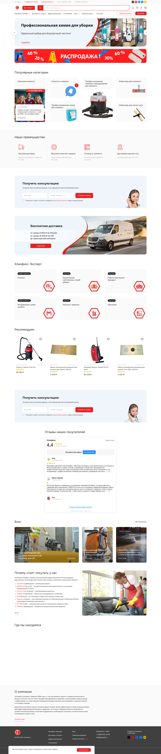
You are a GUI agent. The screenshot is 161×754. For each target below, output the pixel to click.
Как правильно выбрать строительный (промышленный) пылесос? (96, 552)
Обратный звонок (125, 13)
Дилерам (141, 13)
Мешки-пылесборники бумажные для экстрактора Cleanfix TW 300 (63, 368)
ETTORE (20, 604)
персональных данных (60, 200)
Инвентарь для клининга (130, 81)
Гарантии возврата (79, 735)
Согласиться (83, 750)
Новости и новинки (60, 81)
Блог (76, 14)
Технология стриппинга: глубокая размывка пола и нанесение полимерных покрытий (129, 553)
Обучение (112, 305)
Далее (17, 613)
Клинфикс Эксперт (21, 14)
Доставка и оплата (38, 14)
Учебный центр (87, 14)
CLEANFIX (20, 584)
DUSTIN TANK (22, 591)
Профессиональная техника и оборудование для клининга (96, 83)
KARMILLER (21, 586)
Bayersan (20, 599)
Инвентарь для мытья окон (131, 105)
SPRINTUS (20, 594)
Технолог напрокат (71, 305)
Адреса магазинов (54, 14)
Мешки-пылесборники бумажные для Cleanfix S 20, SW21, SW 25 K (131, 368)
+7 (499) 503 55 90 (31, 2)
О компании (67, 14)
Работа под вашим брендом (116, 279)
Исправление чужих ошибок (27, 306)
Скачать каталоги (81, 2)
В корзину (67, 379)
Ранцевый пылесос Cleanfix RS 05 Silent (96, 368)
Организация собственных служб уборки (71, 280)
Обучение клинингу (26, 81)
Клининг (21, 278)
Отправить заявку (84, 195)
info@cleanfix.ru (47, 2)
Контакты (100, 14)
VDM (18, 596)
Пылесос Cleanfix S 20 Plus (26, 367)
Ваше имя (27, 195)
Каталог (30, 8)
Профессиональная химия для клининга (63, 106)
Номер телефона (56, 195)
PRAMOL (20, 607)
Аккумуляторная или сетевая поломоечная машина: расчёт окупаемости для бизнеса (32, 556)
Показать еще (20, 719)
